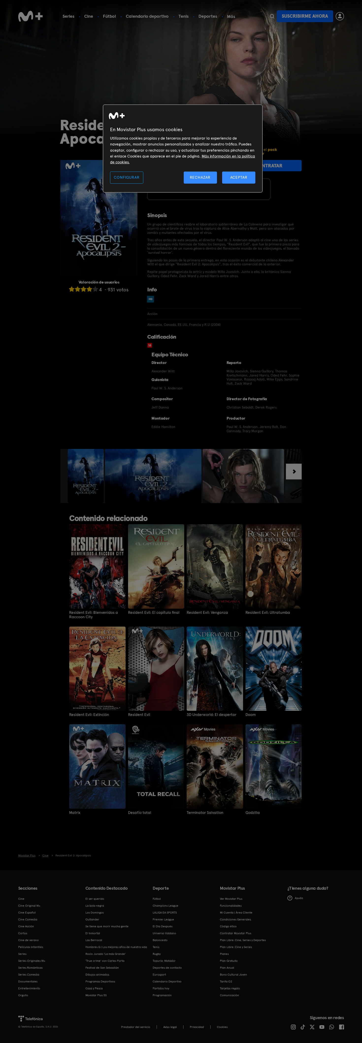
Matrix (74, 812)
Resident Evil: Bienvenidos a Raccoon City (93, 614)
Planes (224, 954)
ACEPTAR (238, 177)
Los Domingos (94, 912)
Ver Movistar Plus (231, 899)
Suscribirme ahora (305, 16)
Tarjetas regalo (230, 988)
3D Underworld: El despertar (211, 714)
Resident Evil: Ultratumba (268, 612)
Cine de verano (28, 940)
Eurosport (159, 974)
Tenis (184, 16)
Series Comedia (28, 974)
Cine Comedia (27, 919)
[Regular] (83, 289)
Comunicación (229, 995)
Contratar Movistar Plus (235, 933)
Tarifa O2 (226, 981)
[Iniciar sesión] (340, 16)
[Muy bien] (95, 289)
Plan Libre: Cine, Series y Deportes (243, 940)
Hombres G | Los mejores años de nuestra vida (116, 947)
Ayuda (299, 898)
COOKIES (222, 1027)
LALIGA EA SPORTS (165, 912)
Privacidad (197, 1027)
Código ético (228, 926)
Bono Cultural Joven (233, 974)
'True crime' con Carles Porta (104, 961)
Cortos (22, 933)
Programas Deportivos (100, 981)
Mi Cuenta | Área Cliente (236, 912)
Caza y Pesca (94, 988)
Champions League (165, 905)
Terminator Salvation (205, 812)
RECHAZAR (200, 177)
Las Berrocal (93, 940)
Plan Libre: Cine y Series (236, 947)
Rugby (157, 954)
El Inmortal (92, 933)
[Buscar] (272, 16)
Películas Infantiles (30, 947)
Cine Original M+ (29, 905)
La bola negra (94, 905)
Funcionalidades (231, 905)
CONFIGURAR (126, 177)
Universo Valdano (164, 933)
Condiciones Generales (235, 919)
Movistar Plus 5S (96, 995)
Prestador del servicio (135, 1027)
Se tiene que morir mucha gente (107, 926)
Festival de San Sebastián (102, 967)
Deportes (207, 16)
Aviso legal (170, 1027)
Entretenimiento (29, 988)
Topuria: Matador (164, 961)
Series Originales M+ (31, 961)
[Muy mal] (71, 289)
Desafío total (139, 812)
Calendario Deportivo (167, 981)
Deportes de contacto (167, 967)
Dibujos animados (97, 974)
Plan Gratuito (229, 961)
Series (68, 16)
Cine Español (27, 912)
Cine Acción (26, 926)
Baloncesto (160, 940)
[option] (86, 476)
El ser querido (94, 899)
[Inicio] (30, 16)
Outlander (92, 919)
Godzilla (253, 812)
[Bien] (89, 289)
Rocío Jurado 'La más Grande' (105, 954)
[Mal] (77, 289)
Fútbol (109, 16)
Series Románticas (30, 967)
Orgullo (23, 995)
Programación (162, 995)
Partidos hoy (161, 988)
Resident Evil (139, 714)
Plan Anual (227, 967)
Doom (251, 714)
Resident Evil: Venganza (207, 612)
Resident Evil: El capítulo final (154, 612)
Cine (88, 16)
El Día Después (162, 926)
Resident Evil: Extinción (89, 714)
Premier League (163, 919)
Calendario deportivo (147, 16)
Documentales (27, 981)
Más (231, 16)
